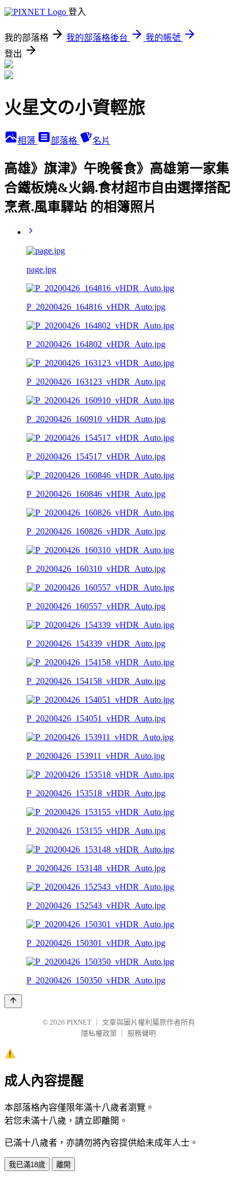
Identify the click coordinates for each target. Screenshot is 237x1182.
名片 (101, 140)
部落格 (65, 140)
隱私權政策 (99, 1033)
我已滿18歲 (27, 1165)
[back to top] (13, 1001)
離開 (63, 1165)
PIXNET (79, 1022)
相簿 (27, 140)
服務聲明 (141, 1033)
